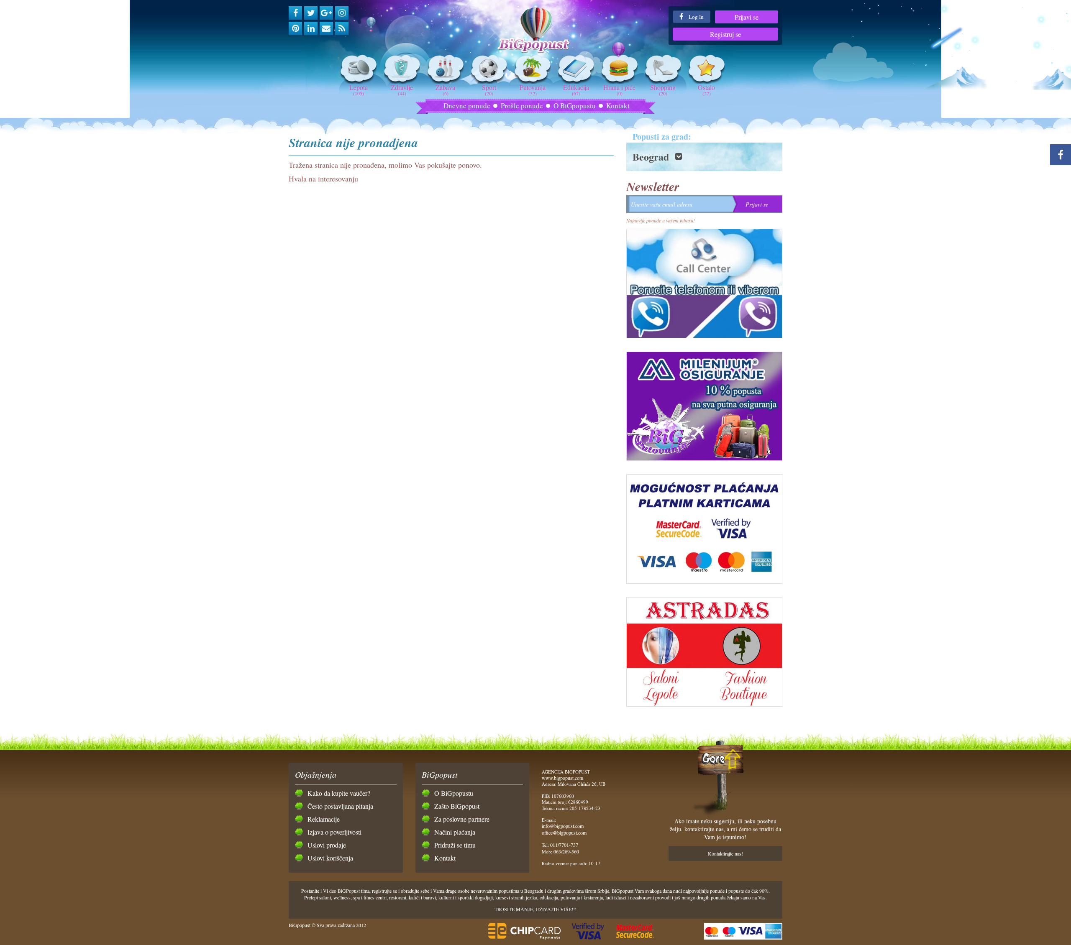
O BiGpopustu (574, 105)
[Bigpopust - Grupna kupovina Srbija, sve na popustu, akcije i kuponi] (535, 30)
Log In (695, 16)
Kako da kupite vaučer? (338, 793)
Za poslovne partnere (461, 819)
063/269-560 (566, 851)
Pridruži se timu (455, 844)
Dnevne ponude (466, 105)
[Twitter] (311, 13)
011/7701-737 (564, 844)
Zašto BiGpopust (456, 806)
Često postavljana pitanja (340, 806)
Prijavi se (746, 17)
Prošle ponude (522, 105)
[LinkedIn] (311, 28)
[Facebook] (295, 13)
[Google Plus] (326, 13)
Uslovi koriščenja (330, 857)
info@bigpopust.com (563, 825)
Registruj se (725, 34)
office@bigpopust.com (564, 832)
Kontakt (618, 105)
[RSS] (341, 28)
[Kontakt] (326, 28)
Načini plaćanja (454, 832)
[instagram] (341, 13)
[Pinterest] (295, 28)
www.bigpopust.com (562, 777)
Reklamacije (323, 819)
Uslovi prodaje (326, 844)
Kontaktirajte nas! (725, 853)
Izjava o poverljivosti (334, 832)
